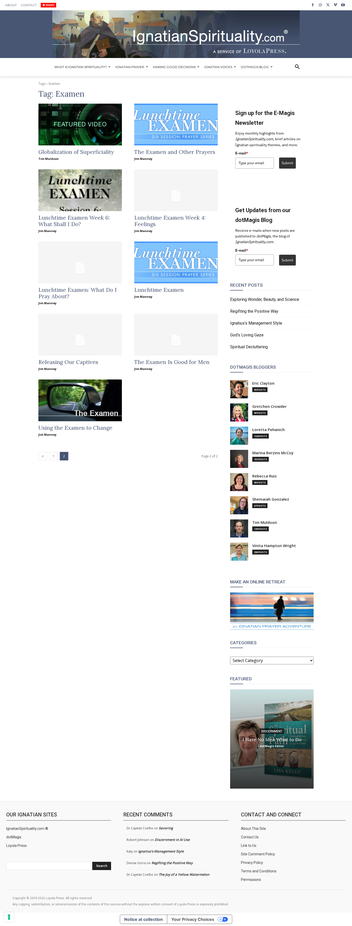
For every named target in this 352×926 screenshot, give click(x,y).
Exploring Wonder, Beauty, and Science (264, 299)
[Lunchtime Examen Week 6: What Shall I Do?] (80, 190)
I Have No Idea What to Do (271, 739)
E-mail (241, 153)
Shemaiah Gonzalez (270, 499)
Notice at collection (143, 919)
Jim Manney (143, 159)
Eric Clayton (263, 383)
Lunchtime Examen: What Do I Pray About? (77, 293)
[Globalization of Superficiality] (80, 124)
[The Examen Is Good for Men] (176, 334)
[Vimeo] (335, 5)
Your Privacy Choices (192, 919)
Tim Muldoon (48, 159)
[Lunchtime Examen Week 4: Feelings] (176, 190)
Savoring (166, 828)
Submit (287, 163)
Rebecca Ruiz (264, 476)
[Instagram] (320, 5)
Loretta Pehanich (268, 429)
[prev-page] (42, 456)
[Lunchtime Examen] (176, 262)
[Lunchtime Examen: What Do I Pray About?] (80, 262)
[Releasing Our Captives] (80, 334)
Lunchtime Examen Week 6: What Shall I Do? (74, 221)
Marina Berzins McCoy (273, 452)
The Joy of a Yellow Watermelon (184, 874)
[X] (328, 5)
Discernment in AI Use (172, 839)
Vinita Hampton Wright (274, 545)
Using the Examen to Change (75, 427)
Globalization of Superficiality (76, 151)
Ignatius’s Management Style (256, 323)
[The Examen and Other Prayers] (176, 124)
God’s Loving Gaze (247, 335)
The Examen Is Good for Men (171, 362)
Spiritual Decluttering (249, 346)
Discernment (271, 731)
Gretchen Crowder (269, 406)
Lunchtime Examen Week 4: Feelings (170, 221)
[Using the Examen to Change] (80, 400)
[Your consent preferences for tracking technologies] (9, 917)
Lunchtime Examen (159, 289)
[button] (297, 67)
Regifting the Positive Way (254, 311)
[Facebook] (312, 5)
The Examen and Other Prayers (174, 151)
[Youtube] (343, 5)
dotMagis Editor (272, 746)
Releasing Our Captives (68, 362)
